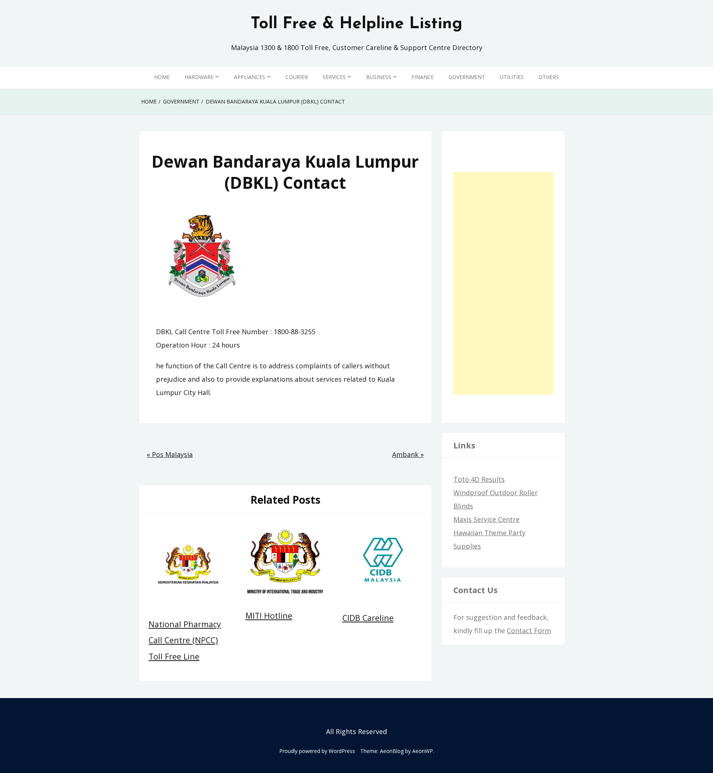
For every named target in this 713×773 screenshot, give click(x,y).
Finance (422, 76)
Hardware (199, 76)
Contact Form (529, 630)
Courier (297, 76)
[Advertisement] (503, 283)
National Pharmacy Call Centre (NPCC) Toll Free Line (185, 640)
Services (334, 76)
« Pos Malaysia (170, 454)
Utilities (512, 76)
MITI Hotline (268, 615)
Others (548, 76)
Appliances (249, 76)
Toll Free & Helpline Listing (356, 24)
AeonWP (422, 750)
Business (378, 76)
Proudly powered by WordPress (317, 750)
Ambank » (408, 454)
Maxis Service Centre (486, 519)
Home (162, 76)
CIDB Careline (368, 617)
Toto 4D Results (479, 479)
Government (467, 76)
